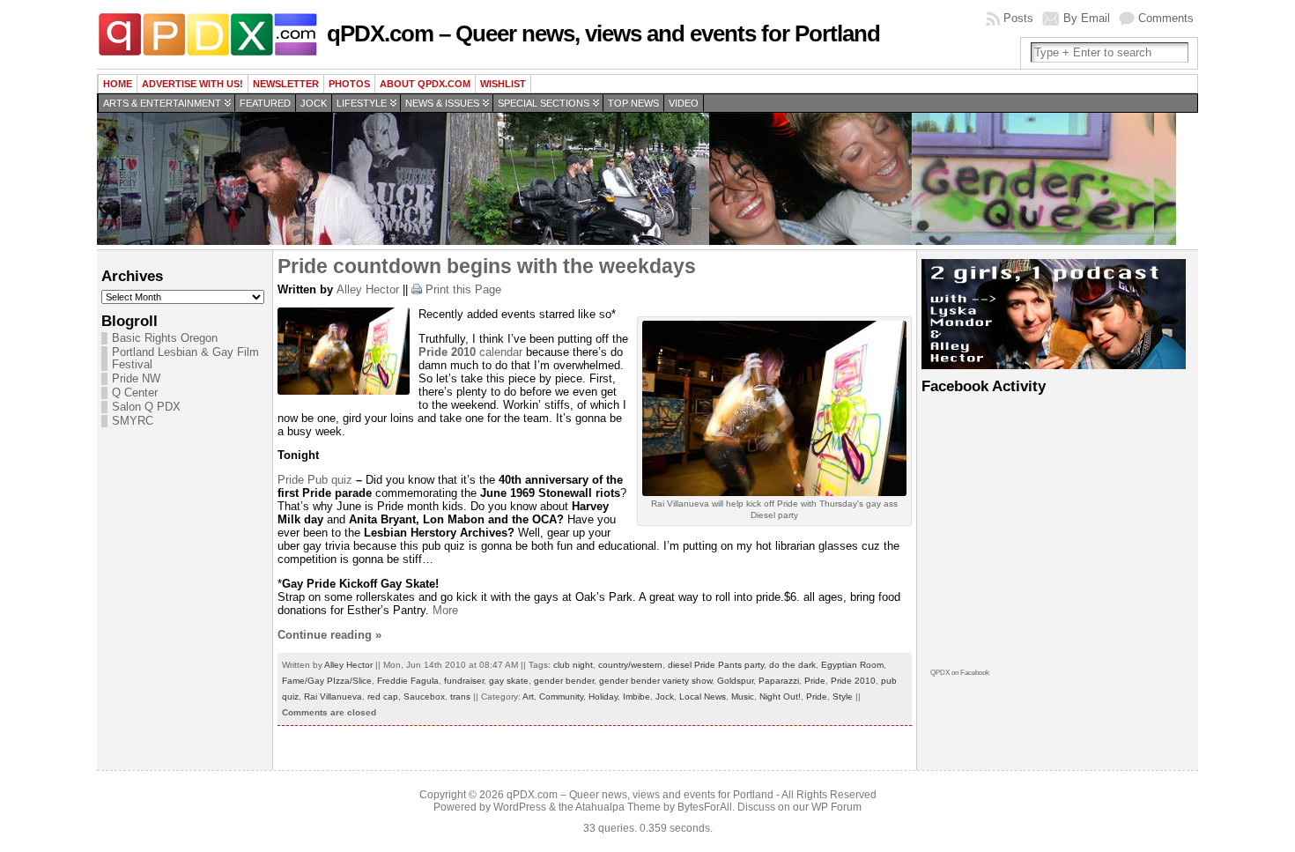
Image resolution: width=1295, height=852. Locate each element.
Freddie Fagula (408, 680)
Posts (1018, 18)
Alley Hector (368, 289)
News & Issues (442, 103)
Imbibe (636, 696)
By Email (1086, 18)
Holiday (603, 696)
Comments (1166, 18)
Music (742, 696)
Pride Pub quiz (315, 479)
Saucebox (424, 696)
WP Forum (836, 807)
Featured (265, 103)
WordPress (519, 807)
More (445, 610)
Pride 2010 (853, 680)
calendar (470, 352)
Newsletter (286, 83)
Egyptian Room (852, 665)
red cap (382, 696)
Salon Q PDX (146, 407)
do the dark (792, 665)
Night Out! (780, 696)
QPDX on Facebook (959, 673)
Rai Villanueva (333, 696)
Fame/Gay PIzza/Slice (327, 680)
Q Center (135, 393)
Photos (349, 83)
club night (573, 665)
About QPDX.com (425, 83)
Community (561, 696)
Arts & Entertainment (162, 103)
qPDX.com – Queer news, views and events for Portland (603, 33)
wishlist (503, 83)
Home (117, 83)
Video (684, 103)
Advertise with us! (192, 83)
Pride (814, 680)
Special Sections (543, 103)
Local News (702, 696)
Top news (633, 103)
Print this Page (463, 289)
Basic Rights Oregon (165, 338)
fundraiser (464, 680)
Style (842, 696)
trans (460, 696)
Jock (313, 103)
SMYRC (132, 421)
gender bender (564, 680)
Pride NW (136, 379)
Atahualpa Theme (618, 807)
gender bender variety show (655, 680)
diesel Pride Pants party (716, 665)
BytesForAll (704, 807)
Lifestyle (362, 103)
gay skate (509, 680)
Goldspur (735, 680)
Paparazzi (778, 680)
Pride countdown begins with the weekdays (487, 266)
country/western (630, 665)
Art (528, 696)
